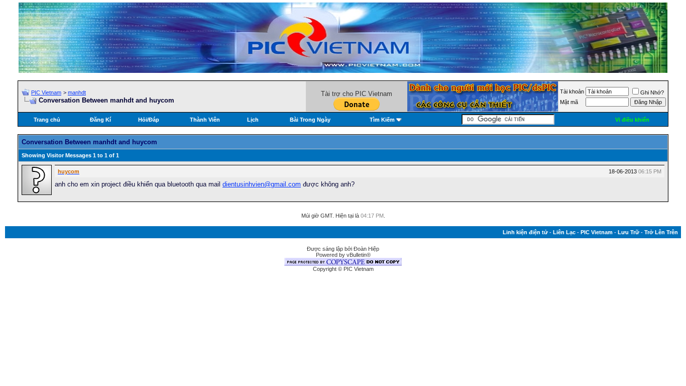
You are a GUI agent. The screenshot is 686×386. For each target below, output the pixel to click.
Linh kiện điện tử (525, 232)
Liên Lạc (564, 232)
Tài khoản (572, 91)
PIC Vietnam (46, 92)
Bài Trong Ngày (310, 120)
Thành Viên (205, 120)
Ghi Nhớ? (652, 92)
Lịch (253, 120)
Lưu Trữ (628, 232)
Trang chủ (47, 120)
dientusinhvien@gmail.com (261, 184)
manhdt (77, 92)
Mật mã (569, 102)
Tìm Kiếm (382, 120)
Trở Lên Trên (661, 232)
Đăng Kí (100, 120)
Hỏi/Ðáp (148, 120)
